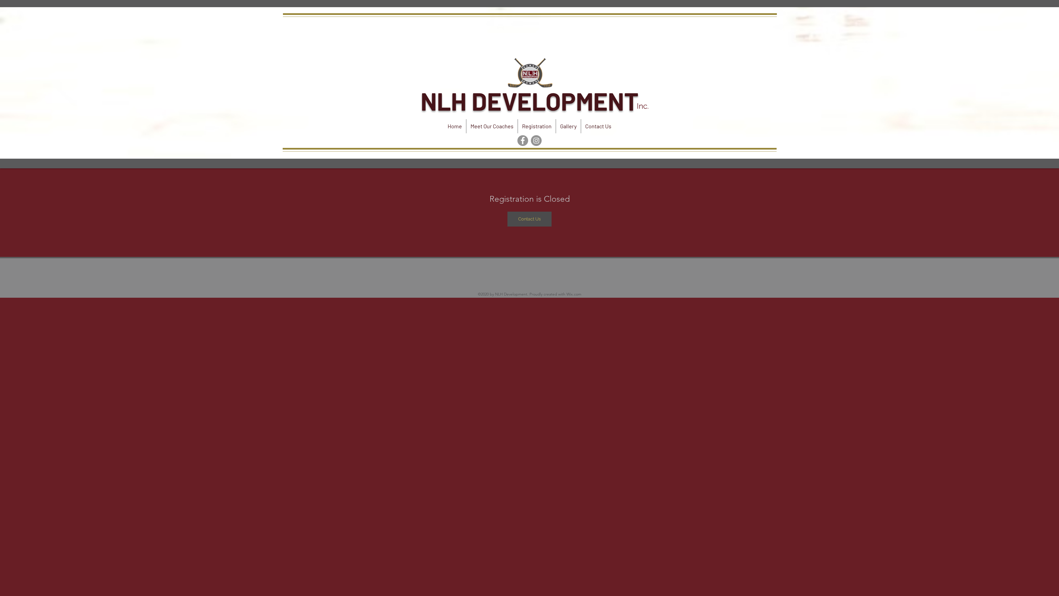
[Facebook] (522, 140)
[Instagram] (536, 140)
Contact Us (529, 219)
